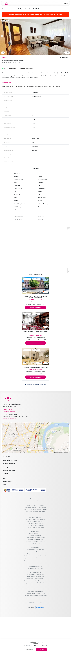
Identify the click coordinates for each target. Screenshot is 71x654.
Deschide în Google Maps (10, 418)
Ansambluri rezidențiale (10, 460)
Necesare (28, 645)
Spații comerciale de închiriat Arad (35, 585)
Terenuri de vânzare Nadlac (35, 543)
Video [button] (40, 362)
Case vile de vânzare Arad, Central (35, 527)
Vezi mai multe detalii (35, 307)
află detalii (33, 642)
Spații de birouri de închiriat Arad (35, 576)
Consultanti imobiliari (9, 470)
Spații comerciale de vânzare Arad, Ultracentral (35, 560)
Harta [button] (68, 52)
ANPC (4, 478)
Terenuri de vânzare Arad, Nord (35, 539)
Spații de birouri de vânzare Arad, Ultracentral (35, 556)
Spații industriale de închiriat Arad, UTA (35, 578)
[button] (2, 36)
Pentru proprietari (8, 467)
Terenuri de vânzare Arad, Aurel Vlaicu (35, 537)
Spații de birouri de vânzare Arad (35, 553)
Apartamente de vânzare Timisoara (36, 505)
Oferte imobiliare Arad (8, 86)
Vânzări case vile (35, 515)
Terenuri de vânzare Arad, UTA (35, 535)
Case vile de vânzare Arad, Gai (35, 523)
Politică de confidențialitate (11, 485)
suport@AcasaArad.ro (9, 411)
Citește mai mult (6, 82)
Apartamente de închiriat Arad (35, 568)
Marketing (44, 645)
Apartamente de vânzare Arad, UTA (35, 503)
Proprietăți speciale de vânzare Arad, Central (35, 595)
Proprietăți (6, 457)
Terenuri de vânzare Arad (35, 533)
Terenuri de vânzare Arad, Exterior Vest (35, 541)
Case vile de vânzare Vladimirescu (35, 521)
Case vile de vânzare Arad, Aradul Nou (35, 519)
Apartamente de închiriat (35, 566)
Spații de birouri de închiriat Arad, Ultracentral (35, 580)
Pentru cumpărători (9, 463)
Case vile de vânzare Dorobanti (36, 525)
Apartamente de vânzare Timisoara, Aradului (35, 509)
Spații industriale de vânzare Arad (35, 549)
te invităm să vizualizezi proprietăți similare (48, 14)
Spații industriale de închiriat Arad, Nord (35, 583)
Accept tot (41, 649)
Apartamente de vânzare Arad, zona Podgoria (47, 86)
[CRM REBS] (39, 607)
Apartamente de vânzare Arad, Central (35, 511)
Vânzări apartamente (35, 498)
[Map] (35, 250)
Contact (5, 473)
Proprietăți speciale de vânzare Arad (35, 593)
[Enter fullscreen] (69, 228)
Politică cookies (7, 481)
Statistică (36, 645)
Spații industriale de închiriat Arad (35, 574)
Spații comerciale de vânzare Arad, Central (35, 558)
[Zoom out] (69, 271)
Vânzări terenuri (35, 531)
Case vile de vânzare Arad (35, 517)
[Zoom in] (69, 269)
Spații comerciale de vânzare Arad (35, 551)
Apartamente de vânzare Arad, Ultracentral (35, 507)
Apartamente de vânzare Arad (24, 86)
